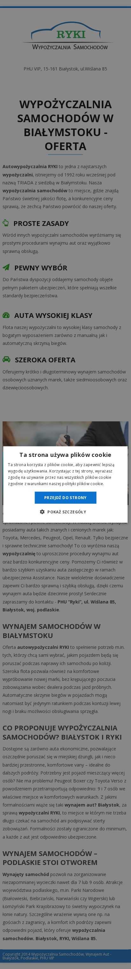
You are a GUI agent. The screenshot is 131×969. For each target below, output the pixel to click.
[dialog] (65, 484)
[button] (65, 511)
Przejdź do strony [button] (65, 497)
